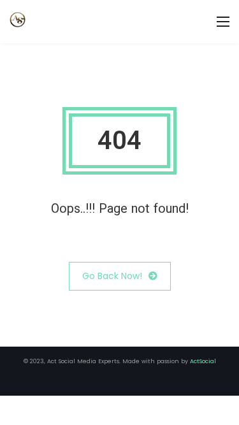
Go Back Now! (112, 276)
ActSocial (203, 361)
